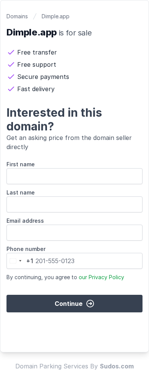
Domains (17, 16)
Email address (25, 220)
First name (20, 164)
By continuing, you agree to (65, 277)
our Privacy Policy (101, 277)
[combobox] (20, 260)
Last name (20, 192)
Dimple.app (56, 16)
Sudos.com (117, 366)
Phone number (25, 249)
